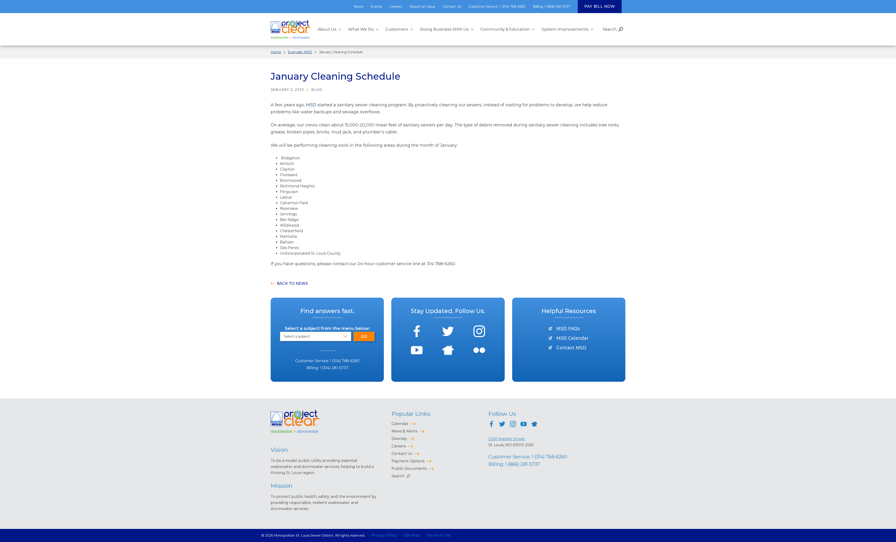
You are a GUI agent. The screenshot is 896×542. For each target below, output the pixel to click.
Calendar (400, 423)
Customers (396, 29)
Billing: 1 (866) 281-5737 (551, 6)
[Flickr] (479, 351)
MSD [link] (311, 104)
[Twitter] (448, 332)
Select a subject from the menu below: (327, 328)
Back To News (292, 283)
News (358, 6)
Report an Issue (422, 6)
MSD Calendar (572, 338)
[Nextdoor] (448, 351)
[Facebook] (416, 332)
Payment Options (408, 461)
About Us (327, 29)
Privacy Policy (384, 535)
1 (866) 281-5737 (522, 464)
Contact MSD (571, 347)
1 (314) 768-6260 (344, 361)
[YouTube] (416, 351)
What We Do (361, 29)
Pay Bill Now (599, 6)
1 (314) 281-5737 (334, 368)
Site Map (412, 535)
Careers (396, 6)
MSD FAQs (568, 328)
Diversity (399, 438)
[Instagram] (479, 332)
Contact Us (452, 6)
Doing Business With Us (444, 29)
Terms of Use (438, 535)
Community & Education (505, 29)
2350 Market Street (506, 439)
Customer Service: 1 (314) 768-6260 (497, 6)
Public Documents (409, 468)
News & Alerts (404, 431)
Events (376, 6)
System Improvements (565, 29)
